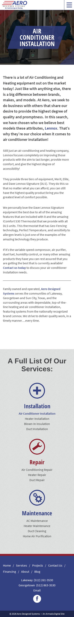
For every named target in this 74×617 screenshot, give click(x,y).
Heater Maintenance (37, 526)
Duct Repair (37, 480)
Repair (37, 462)
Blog (37, 571)
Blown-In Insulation (37, 424)
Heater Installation (37, 419)
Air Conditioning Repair (37, 470)
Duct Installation (37, 429)
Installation (37, 406)
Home (7, 565)
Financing (9, 571)
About (25, 571)
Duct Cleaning (37, 531)
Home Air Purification (37, 536)
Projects (37, 565)
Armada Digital (53, 613)
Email (37, 590)
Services (21, 565)
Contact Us (55, 565)
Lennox (51, 128)
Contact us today (14, 268)
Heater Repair (37, 475)
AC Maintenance (37, 521)
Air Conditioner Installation (37, 413)
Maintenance (37, 513)
